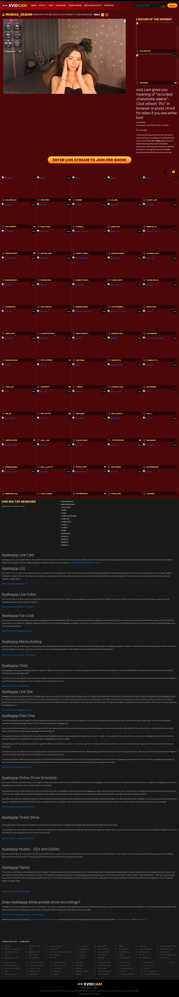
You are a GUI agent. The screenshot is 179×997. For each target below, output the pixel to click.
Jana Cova (173, 962)
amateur (4, 506)
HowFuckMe (102, 968)
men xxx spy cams (150, 971)
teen (19, 506)
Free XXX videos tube (168, 955)
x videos (64, 527)
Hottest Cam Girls (104, 971)
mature (9, 506)
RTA (83, 988)
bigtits (167, 149)
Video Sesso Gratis (11, 958)
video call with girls (127, 974)
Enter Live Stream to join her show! (90, 160)
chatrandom (57, 968)
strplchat (82, 952)
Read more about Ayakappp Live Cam (86, 562)
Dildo (15, 686)
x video (64, 513)
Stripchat (128, 919)
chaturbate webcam (36, 965)
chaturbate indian (166, 949)
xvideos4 (64, 545)
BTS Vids (82, 958)
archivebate (141, 125)
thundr (7, 955)
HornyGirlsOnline (82, 971)
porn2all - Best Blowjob (168, 946)
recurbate (150, 125)
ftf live (7, 971)
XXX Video (79, 962)
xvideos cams (34, 971)
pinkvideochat (144, 952)
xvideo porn (65, 533)
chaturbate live (103, 974)
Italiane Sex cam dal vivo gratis (60, 952)
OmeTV (15, 506)
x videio (64, 510)
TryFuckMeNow (54, 955)
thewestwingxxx (126, 968)
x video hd (65, 519)
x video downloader (69, 516)
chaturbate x (33, 974)
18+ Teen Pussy (34, 968)
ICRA (95, 988)
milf (150, 152)
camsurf (7, 946)
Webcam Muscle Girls (12, 949)
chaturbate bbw (103, 949)
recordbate (140, 122)
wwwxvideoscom (68, 504)
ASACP (89, 988)
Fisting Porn (53, 949)
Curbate (165, 125)
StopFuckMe (148, 962)
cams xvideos (33, 955)
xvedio (63, 530)
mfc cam (142, 955)
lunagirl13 (57, 971)
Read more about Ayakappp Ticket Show (18, 838)
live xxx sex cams (59, 965)
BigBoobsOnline (34, 952)
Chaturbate (118, 919)
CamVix (56, 974)
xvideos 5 (65, 536)
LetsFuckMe (164, 958)
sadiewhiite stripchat (12, 968)
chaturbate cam (124, 952)
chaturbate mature (55, 946)
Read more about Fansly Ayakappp (16, 891)
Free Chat (17, 767)
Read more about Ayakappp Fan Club (17, 631)
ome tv (120, 955)
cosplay (140, 152)
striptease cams (34, 946)
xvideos (23, 506)
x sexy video (66, 507)
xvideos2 (64, 539)
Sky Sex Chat (125, 965)
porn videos (83, 946)
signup (172, 5)
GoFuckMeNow (33, 958)
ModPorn (123, 971)
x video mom (66, 522)
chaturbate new (144, 958)
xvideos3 (64, 542)
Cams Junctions (124, 958)
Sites (41, 5)
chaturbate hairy (59, 962)
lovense (160, 149)
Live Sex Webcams (11, 965)
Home (33, 5)
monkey (78, 974)
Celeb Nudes (125, 962)
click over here (149, 965)
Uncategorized (67, 501)
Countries (61, 5)
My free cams (140, 919)
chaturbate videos (145, 949)
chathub (79, 965)
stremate (101, 958)
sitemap (78, 968)
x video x (64, 524)
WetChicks (52, 958)
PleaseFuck (164, 952)
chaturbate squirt (104, 962)
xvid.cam (143, 89)
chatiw (30, 949)
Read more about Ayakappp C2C (15, 584)
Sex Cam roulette (92, 5)
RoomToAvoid (75, 5)
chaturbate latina (104, 952)
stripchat (109, 5)
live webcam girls (11, 952)
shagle (120, 946)
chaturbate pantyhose (152, 974)
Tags (50, 5)
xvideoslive (143, 946)
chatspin (82, 955)
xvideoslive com (10, 974)
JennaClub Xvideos (36, 962)
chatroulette (102, 955)
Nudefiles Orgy (10, 962)
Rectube (158, 125)
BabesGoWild (102, 946)
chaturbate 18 (84, 949)
